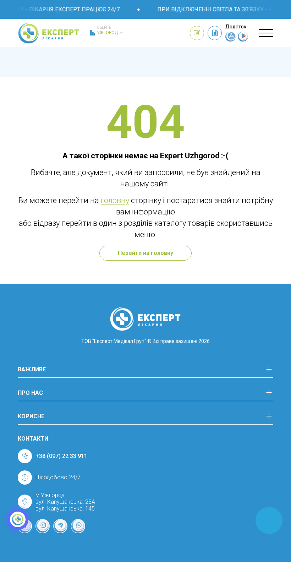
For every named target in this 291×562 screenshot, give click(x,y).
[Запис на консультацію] (197, 33)
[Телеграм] (60, 526)
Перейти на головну (145, 253)
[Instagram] (42, 526)
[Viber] (78, 526)
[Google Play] (243, 40)
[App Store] (230, 40)
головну (115, 200)
